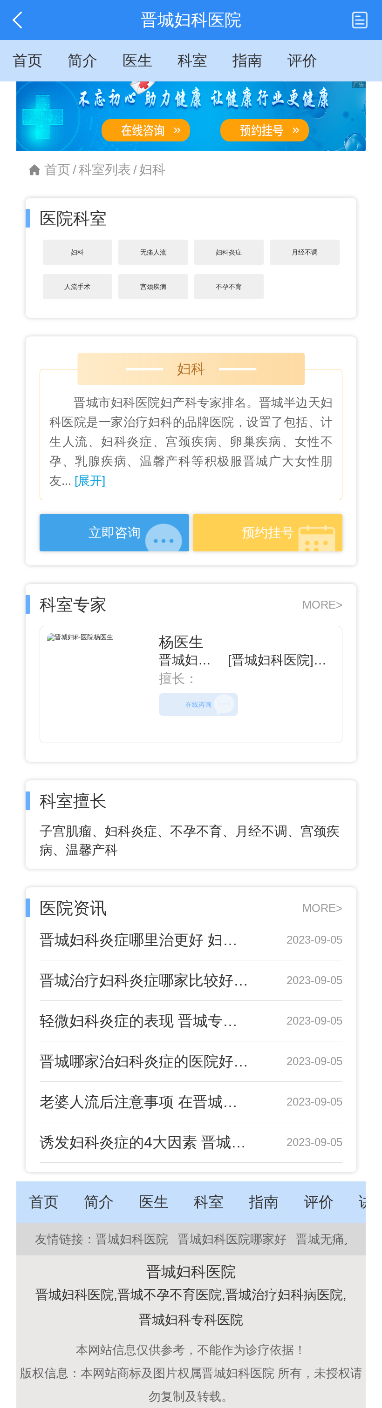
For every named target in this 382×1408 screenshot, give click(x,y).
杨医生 (181, 642)
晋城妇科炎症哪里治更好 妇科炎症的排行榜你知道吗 (146, 940)
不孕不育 (229, 286)
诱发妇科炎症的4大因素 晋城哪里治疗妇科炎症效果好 (146, 1142)
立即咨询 (115, 532)
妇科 (152, 169)
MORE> (322, 604)
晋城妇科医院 (198, 660)
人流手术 (77, 286)
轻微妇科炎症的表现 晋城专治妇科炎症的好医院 (146, 1020)
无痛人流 (153, 252)
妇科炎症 (229, 252)
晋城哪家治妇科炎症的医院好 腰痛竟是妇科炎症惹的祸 (146, 1061)
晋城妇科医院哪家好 (231, 1239)
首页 (57, 169)
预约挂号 (268, 532)
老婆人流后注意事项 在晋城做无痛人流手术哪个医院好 (146, 1101)
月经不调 (305, 252)
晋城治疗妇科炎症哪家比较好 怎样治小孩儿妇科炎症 (146, 980)
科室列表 (105, 169)
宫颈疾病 (153, 286)
